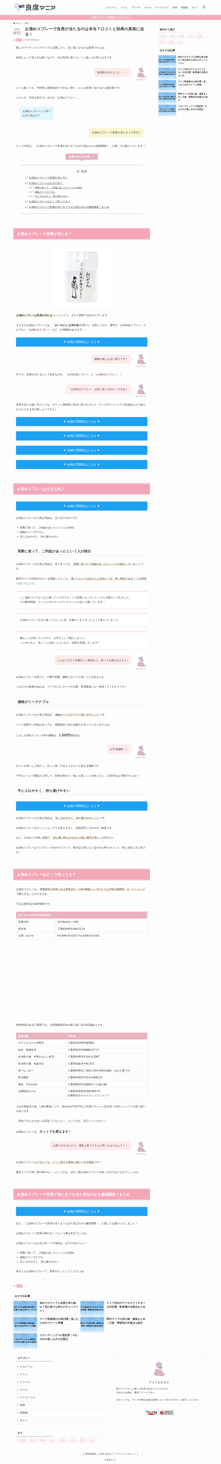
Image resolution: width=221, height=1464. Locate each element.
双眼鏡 (24, 1412)
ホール (24, 1389)
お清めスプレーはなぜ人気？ (46, 183)
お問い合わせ (105, 1454)
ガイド (24, 1420)
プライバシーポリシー (125, 1454)
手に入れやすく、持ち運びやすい (52, 196)
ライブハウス (27, 1397)
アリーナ (25, 1382)
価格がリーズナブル (45, 192)
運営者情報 (90, 1454)
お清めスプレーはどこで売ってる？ (49, 201)
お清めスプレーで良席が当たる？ (48, 177)
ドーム (24, 1374)
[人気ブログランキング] (166, 1414)
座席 (19, 40)
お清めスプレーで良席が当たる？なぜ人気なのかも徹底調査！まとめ (69, 207)
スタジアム (26, 1366)
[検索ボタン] (204, 7)
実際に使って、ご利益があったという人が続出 (58, 187)
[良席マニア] (34, 7)
